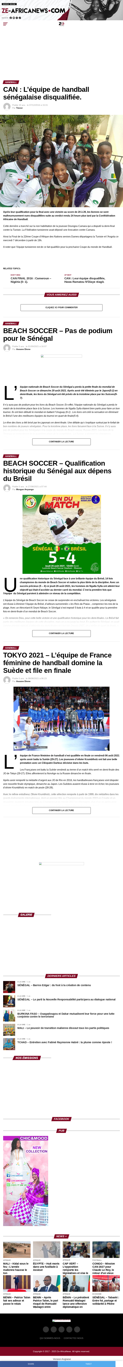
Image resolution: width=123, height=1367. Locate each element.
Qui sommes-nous (50, 1338)
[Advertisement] (61, 58)
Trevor (19, 108)
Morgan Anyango (25, 489)
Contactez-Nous (73, 1338)
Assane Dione (23, 349)
